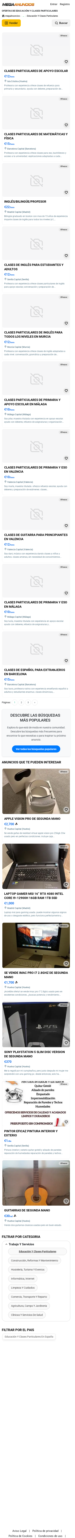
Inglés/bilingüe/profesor (25, 201)
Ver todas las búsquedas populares (36, 749)
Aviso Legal (19, 1531)
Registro (65, 4)
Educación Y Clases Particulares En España (29, 1336)
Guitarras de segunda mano (27, 1210)
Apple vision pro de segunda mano (32, 818)
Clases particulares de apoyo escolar (36, 71)
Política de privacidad (45, 1531)
